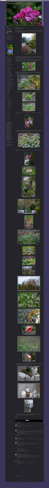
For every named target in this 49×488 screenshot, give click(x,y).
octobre (9, 106)
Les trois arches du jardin (10, 76)
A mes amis (8, 57)
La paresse (8, 69)
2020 (8, 97)
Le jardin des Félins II (9, 127)
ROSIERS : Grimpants (9, 85)
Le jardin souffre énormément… (9, 133)
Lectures (8, 71)
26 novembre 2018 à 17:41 (26, 454)
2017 (7, 116)
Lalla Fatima (18, 442)
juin (8, 110)
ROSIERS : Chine (9, 83)
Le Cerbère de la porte (10, 105)
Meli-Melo (8, 77)
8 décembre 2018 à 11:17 (21, 460)
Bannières (8, 59)
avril (8, 112)
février (9, 114)
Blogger (27, 480)
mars (8, 113)
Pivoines (8, 78)
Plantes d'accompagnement (10, 79)
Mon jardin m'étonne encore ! (10, 104)
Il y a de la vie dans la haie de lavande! (10, 142)
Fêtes (7, 66)
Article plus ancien (40, 475)
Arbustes (8, 58)
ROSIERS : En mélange (9, 84)
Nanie (17, 448)
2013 (7, 120)
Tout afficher (12, 146)
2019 (7, 98)
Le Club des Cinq (9, 70)
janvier (9, 115)
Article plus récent (17, 475)
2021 (7, 96)
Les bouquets (8, 72)
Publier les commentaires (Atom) (21, 476)
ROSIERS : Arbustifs (9, 82)
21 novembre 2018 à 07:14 (21, 448)
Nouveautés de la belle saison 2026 (10, 140)
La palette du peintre (9, 68)
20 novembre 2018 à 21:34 (22, 442)
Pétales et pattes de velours (12, 3)
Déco (7, 63)
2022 (8, 95)
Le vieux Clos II (8, 123)
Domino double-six (9, 62)
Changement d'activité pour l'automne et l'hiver (10, 103)
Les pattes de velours (9, 75)
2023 (8, 94)
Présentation (8, 81)
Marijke (17, 460)
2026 (8, 91)
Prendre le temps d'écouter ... (10, 128)
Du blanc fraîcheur (9, 135)
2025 (8, 92)
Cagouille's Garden (9, 139)
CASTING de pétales (19, 421)
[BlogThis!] (26, 420)
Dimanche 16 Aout (9, 130)
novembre (9, 101)
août (8, 108)
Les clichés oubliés (9, 73)
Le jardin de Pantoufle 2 (9, 144)
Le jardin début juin (9, 145)
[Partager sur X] (27, 420)
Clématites (8, 61)
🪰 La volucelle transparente (10, 137)
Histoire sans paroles (9, 67)
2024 (8, 93)
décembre (9, 100)
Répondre (18, 440)
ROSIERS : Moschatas (9, 87)
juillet (8, 109)
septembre (9, 107)
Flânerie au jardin (22, 421)
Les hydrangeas (9, 74)
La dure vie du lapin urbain (10, 125)
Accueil (29, 475)
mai (8, 111)
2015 (7, 118)
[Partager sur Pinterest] (28, 420)
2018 (7, 99)
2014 (7, 119)
